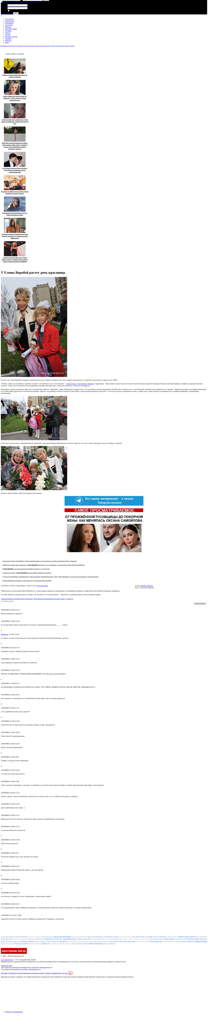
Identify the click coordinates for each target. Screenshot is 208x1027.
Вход (7, 42)
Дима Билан (88, 939)
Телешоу (8, 38)
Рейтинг (8, 40)
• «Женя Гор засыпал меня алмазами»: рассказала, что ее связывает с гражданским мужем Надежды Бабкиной (43, 565)
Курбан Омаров (40, 941)
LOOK (7, 35)
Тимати (85, 943)
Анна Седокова (147, 936)
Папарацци (9, 23)
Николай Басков (169, 941)
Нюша (177, 941)
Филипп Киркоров (96, 943)
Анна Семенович (159, 936)
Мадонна (62, 941)
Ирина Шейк (169, 939)
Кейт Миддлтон (181, 939)
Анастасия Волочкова (62, 936)
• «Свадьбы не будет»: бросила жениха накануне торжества (26, 573)
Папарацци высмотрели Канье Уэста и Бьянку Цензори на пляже (14, 214)
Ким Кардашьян (193, 939)
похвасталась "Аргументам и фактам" (80, 384)
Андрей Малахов (125, 936)
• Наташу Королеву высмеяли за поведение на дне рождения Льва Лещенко (26, 580)
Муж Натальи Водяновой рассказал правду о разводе (53, 599)
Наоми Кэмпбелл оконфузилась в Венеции (17, 599)
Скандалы (9, 25)
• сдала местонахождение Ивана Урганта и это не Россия (26, 569)
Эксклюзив (9, 19)
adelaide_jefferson (146, 586)
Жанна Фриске (134, 939)
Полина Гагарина (21, 943)
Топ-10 (7, 33)
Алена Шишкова (34, 936)
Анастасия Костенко (79, 936)
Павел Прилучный (8, 943)
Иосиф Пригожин (157, 939)
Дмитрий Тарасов (100, 939)
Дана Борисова (56, 939)
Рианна (44, 943)
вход (2, 3)
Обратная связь (6, 965)
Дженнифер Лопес (69, 939)
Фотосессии (9, 21)
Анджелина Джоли (111, 936)
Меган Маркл (114, 941)
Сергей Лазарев (76, 943)
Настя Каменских (142, 941)
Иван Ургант (145, 939)
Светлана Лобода (63, 943)
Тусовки (8, 31)
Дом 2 (125, 939)
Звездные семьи (11, 29)
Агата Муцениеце (7, 936)
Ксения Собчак (27, 941)
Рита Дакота (52, 943)
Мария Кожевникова (100, 941)
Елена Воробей (42, 586)
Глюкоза (47, 939)
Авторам (4, 973)
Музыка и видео (11, 37)
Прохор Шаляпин (35, 943)
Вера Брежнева (201, 936)
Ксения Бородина (13, 941)
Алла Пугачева (47, 936)
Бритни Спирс (183, 936)
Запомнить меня (16, 11)
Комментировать (200, 603)
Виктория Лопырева (35, 939)
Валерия (192, 936)
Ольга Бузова (201, 941)
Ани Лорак (136, 936)
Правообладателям (15, 973)
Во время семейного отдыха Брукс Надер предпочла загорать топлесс (14, 192)
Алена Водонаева (21, 936)
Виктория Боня (7, 939)
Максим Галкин (87, 941)
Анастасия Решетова (95, 936)
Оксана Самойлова (187, 941)
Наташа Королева (155, 941)
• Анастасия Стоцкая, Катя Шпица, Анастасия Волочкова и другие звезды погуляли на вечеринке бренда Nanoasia (39, 561)
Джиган (80, 939)
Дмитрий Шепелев (115, 939)
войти (16, 13)
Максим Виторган (73, 941)
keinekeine (4, 634)
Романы (8, 27)
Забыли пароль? (7, 13)
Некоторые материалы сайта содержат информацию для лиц (47, 973)
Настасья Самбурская (127, 941)
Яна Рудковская (109, 943)
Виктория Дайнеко (21, 939)
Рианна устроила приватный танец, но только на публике (14, 76)
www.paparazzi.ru (7, 960)
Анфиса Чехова (172, 936)
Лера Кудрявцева (52, 941)
